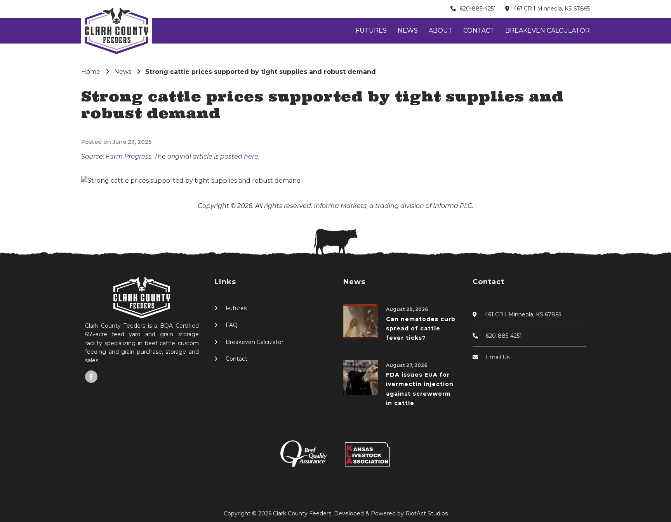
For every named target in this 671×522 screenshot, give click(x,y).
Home (90, 71)
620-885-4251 (478, 8)
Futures (371, 30)
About (440, 30)
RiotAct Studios (426, 513)
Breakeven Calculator (547, 30)
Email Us (497, 357)
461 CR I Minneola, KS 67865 (551, 8)
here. (251, 156)
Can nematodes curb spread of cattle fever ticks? (420, 329)
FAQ (232, 324)
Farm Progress (128, 156)
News (408, 30)
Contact (478, 30)
